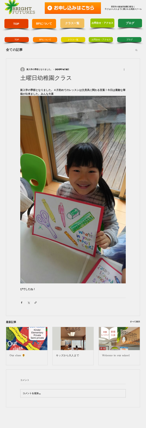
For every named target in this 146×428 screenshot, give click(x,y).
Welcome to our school (116, 355)
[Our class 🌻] (26, 338)
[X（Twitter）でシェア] (28, 302)
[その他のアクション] (124, 69)
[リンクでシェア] (35, 302)
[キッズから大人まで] (73, 338)
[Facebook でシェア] (21, 302)
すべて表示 (135, 321)
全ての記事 (14, 49)
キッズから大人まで (67, 355)
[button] (136, 50)
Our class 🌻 (17, 355)
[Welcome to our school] (119, 338)
